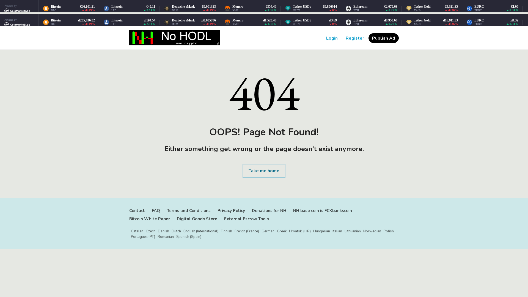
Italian (337, 231)
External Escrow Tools (246, 219)
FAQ (156, 210)
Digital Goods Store (197, 219)
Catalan (137, 231)
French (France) (247, 231)
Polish (389, 231)
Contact (137, 210)
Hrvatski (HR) (300, 231)
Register (355, 38)
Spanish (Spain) (188, 236)
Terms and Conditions (189, 210)
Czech (150, 231)
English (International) (200, 231)
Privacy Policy (231, 210)
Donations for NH (269, 210)
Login (332, 38)
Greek (282, 231)
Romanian (166, 236)
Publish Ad (383, 38)
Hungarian (321, 231)
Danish (163, 231)
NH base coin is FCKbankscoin (322, 210)
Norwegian (372, 231)
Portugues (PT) (143, 236)
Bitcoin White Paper (149, 219)
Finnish (226, 231)
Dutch (176, 231)
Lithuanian (353, 231)
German (268, 231)
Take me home (264, 171)
